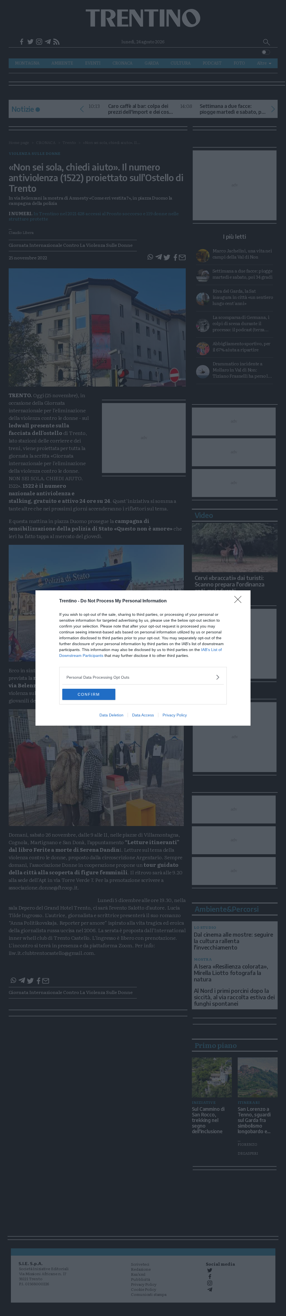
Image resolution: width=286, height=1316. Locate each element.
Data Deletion (111, 715)
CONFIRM (89, 694)
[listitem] (143, 677)
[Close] (239, 601)
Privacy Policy (175, 715)
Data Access (143, 715)
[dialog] (143, 658)
